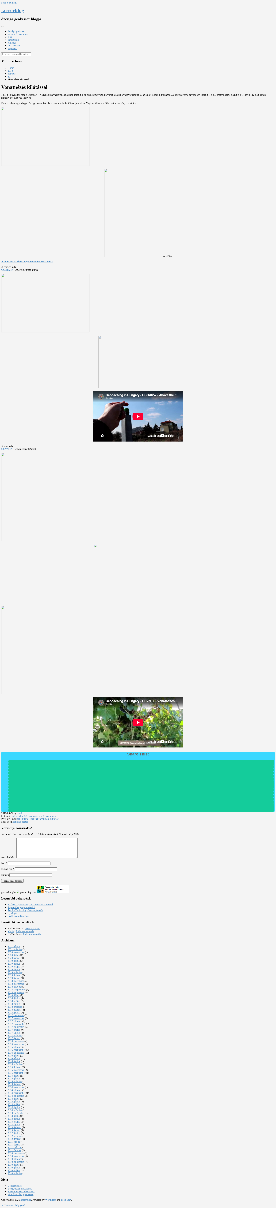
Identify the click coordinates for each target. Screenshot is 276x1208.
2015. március (15, 1081)
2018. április (14, 1004)
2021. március (15, 949)
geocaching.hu (49, 816)
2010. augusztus (16, 1161)
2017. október (15, 1021)
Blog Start (66, 1199)
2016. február (14, 1067)
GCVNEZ (6, 449)
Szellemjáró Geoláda (18, 916)
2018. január (14, 1012)
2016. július (13, 1055)
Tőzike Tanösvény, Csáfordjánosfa (25, 910)
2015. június (14, 1078)
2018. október (15, 986)
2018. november (16, 983)
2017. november (16, 1018)
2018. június (14, 998)
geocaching (19, 816)
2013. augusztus (16, 1113)
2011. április (14, 1144)
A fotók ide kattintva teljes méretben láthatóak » (27, 261)
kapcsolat (12, 48)
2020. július (13, 955)
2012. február (14, 1138)
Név (4, 863)
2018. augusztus (16, 992)
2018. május (14, 1001)
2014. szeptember (16, 1093)
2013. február (14, 1127)
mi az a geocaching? (18, 34)
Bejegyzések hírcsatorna (20, 1188)
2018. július (13, 995)
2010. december (16, 1153)
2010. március (15, 1173)
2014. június (14, 1101)
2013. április (14, 1124)
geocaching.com (33, 816)
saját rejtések (14, 45)
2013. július (13, 1116)
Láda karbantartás (25, 931)
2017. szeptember (16, 1024)
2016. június (14, 1058)
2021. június (14, 946)
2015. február (14, 1084)
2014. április (14, 1107)
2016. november (16, 1044)
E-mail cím (7, 869)
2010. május (14, 1170)
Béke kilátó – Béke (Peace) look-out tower (37, 819)
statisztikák (13, 39)
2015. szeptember (16, 1072)
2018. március (15, 1006)
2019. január (14, 978)
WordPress (50, 1199)
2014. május (14, 1104)
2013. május (14, 1121)
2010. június (14, 1167)
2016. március (15, 1064)
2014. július (13, 1098)
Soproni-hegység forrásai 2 (21, 907)
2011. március (15, 1147)
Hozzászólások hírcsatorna (21, 1191)
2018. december (16, 981)
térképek (12, 42)
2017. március (15, 1035)
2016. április (14, 1061)
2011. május (14, 1141)
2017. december (16, 1015)
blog (10, 37)
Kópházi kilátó (32, 928)
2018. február (14, 1009)
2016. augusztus (16, 1052)
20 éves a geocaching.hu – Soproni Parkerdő (30, 904)
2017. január (14, 1038)
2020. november (16, 952)
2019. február (14, 975)
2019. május (14, 966)
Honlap (5, 874)
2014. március (15, 1110)
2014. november (16, 1087)
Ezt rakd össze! (20, 821)
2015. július (13, 1075)
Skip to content (8, 2)
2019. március (15, 972)
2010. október (15, 1159)
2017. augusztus (16, 1027)
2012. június (14, 1133)
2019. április (14, 969)
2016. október (15, 1047)
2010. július (13, 1164)
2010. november (16, 1156)
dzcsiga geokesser (17, 31)
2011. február (14, 1150)
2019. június (14, 963)
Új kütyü (12, 913)
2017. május (14, 1029)
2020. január (14, 958)
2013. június (14, 1118)
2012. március (15, 1136)
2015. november (16, 1070)
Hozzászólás (8, 857)
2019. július (13, 960)
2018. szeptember (16, 989)
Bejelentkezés (15, 1185)
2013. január (14, 1130)
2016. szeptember (16, 1049)
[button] (13, 1205)
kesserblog (12, 10)
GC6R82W (7, 269)
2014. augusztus (16, 1095)
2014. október (15, 1090)
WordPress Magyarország (21, 1194)
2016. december (16, 1041)
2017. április (14, 1032)
